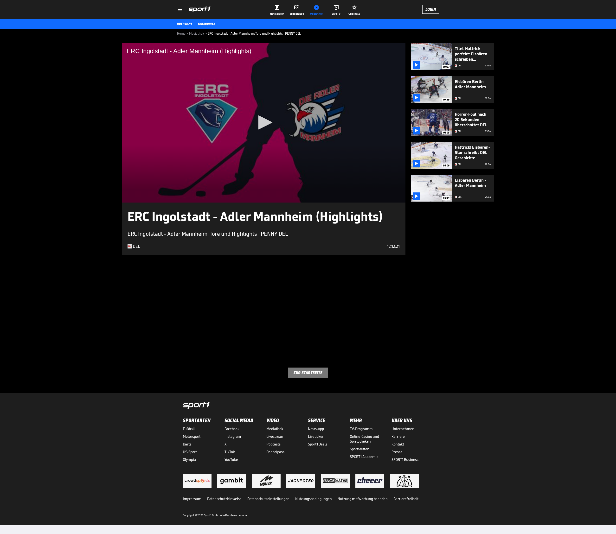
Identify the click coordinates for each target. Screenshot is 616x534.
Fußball (189, 428)
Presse (396, 452)
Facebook (232, 428)
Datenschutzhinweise (224, 498)
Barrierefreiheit (405, 498)
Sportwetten (359, 449)
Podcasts (273, 444)
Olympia (189, 459)
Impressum (192, 498)
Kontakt (397, 444)
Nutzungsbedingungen (313, 498)
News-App (316, 428)
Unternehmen (402, 428)
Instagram (233, 436)
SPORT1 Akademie (364, 456)
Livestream (275, 436)
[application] (263, 123)
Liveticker (316, 436)
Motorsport (191, 436)
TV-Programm (361, 428)
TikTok (230, 452)
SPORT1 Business (404, 459)
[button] (263, 122)
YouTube (231, 459)
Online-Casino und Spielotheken (364, 439)
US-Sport (190, 452)
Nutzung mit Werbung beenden (363, 498)
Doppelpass (275, 452)
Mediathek (274, 428)
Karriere (398, 436)
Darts (187, 444)
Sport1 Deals (317, 444)
